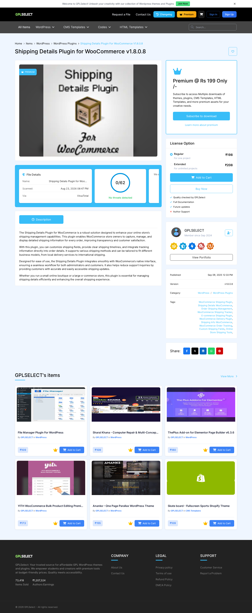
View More (227, 376)
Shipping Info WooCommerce (216, 322)
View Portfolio (201, 257)
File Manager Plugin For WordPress (40, 432)
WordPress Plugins (65, 43)
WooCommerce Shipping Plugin (215, 302)
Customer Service (211, 567)
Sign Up (229, 14)
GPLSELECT (27, 437)
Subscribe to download (201, 116)
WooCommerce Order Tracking (215, 325)
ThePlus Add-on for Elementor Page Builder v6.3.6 (201, 432)
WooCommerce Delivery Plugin (215, 318)
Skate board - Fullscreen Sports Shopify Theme (199, 506)
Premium (188, 14)
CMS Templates (193, 511)
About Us (116, 567)
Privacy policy (164, 567)
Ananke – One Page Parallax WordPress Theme (123, 506)
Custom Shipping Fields (212, 329)
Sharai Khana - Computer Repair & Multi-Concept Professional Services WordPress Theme (126, 432)
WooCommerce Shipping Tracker (214, 312)
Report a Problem (211, 573)
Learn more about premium (201, 125)
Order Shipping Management (216, 308)
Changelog (165, 14)
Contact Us (117, 573)
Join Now (183, 3)
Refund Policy (164, 579)
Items (29, 43)
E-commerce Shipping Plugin (216, 315)
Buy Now (201, 189)
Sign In (213, 14)
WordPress (43, 43)
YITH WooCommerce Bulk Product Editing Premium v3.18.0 (51, 506)
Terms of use (164, 573)
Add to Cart (203, 177)
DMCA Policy (163, 585)
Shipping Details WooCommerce (215, 305)
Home (18, 43)
